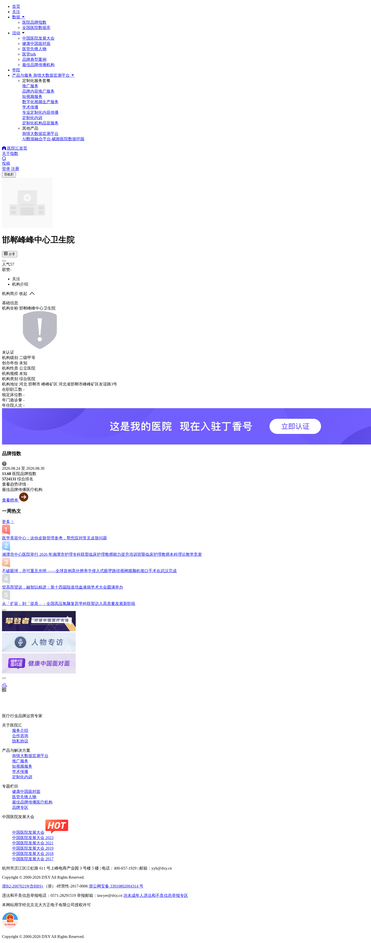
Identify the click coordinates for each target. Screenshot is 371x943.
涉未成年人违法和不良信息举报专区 (155, 895)
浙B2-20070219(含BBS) (23, 886)
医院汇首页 (16, 148)
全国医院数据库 (36, 27)
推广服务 (20, 761)
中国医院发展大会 (38, 38)
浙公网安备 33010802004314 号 (116, 886)
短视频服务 (22, 766)
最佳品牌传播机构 (38, 65)
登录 (6, 169)
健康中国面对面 (36, 43)
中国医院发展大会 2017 (33, 859)
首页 (16, 6)
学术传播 (20, 771)
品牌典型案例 (34, 59)
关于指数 (10, 153)
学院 (16, 70)
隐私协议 (20, 741)
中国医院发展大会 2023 (33, 838)
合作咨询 (20, 736)
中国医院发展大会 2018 (33, 853)
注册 (15, 169)
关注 (16, 12)
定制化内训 (22, 777)
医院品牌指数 (34, 22)
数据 (16, 17)
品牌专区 (20, 807)
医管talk (29, 54)
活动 (16, 33)
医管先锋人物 (34, 49)
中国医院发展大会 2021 (33, 843)
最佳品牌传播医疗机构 (32, 802)
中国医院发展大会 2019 (33, 848)
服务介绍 (20, 730)
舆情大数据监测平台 (30, 756)
